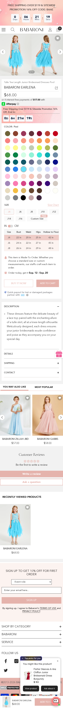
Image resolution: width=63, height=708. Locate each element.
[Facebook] (6, 661)
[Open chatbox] (55, 701)
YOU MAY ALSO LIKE (14, 386)
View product (31, 688)
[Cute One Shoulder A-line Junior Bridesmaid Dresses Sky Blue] (15, 415)
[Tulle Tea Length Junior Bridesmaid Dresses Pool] (15, 524)
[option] (16, 55)
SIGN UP (31, 600)
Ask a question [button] (31, 482)
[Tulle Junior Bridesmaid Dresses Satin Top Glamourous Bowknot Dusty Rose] (47, 415)
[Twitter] (6, 670)
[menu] (3, 30)
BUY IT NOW (18, 283)
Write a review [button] (31, 474)
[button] (3, 52)
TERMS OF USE (48, 608)
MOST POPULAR (44, 387)
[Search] (13, 30)
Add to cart (47, 283)
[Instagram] (16, 661)
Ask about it (49, 688)
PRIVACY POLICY (31, 611)
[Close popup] (57, 661)
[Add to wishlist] (58, 38)
